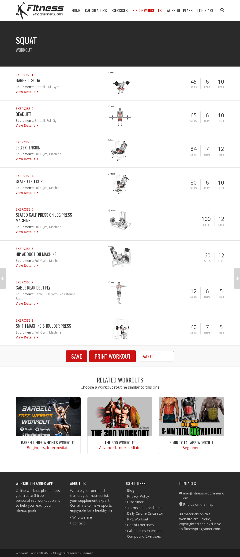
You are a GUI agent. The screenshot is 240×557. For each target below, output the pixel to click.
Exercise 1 (24, 75)
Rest (221, 87)
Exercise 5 (24, 209)
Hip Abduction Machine (36, 254)
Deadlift (23, 114)
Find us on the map (198, 504)
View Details (26, 91)
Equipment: (25, 87)
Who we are (82, 517)
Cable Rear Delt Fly (33, 287)
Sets (193, 87)
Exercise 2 (24, 108)
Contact (78, 523)
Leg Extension (28, 147)
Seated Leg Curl (30, 181)
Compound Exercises (144, 536)
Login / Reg (206, 10)
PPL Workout (137, 519)
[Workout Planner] (40, 10)
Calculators (96, 10)
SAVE (76, 356)
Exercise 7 (24, 282)
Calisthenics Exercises (144, 530)
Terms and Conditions (144, 507)
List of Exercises (140, 524)
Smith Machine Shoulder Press (43, 326)
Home (76, 10)
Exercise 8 (24, 320)
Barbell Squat (29, 80)
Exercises (120, 10)
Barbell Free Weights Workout (48, 442)
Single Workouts (147, 10)
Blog (130, 490)
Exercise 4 (24, 176)
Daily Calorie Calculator (145, 513)
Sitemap (87, 553)
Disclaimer (135, 501)
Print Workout (112, 356)
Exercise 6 (24, 248)
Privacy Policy (138, 496)
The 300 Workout (120, 442)
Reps (207, 87)
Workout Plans (179, 10)
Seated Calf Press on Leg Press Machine (44, 217)
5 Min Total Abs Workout (191, 442)
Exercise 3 (24, 142)
